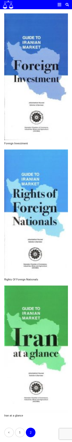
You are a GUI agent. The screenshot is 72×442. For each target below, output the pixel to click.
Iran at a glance (13, 415)
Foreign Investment (16, 143)
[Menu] (59, 4)
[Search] (67, 4)
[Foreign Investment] (36, 76)
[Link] (8, 5)
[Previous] (9, 432)
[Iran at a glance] (36, 349)
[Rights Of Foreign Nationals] (36, 212)
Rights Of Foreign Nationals (21, 279)
